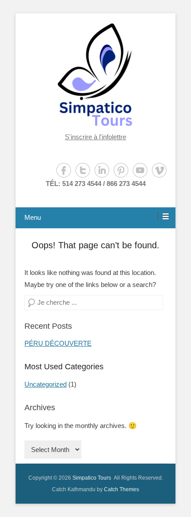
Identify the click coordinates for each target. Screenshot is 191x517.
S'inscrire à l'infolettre (95, 137)
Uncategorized (45, 384)
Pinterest (121, 170)
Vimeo (159, 170)
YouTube (140, 170)
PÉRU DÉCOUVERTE (58, 343)
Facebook (63, 170)
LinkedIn (102, 170)
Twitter (83, 170)
